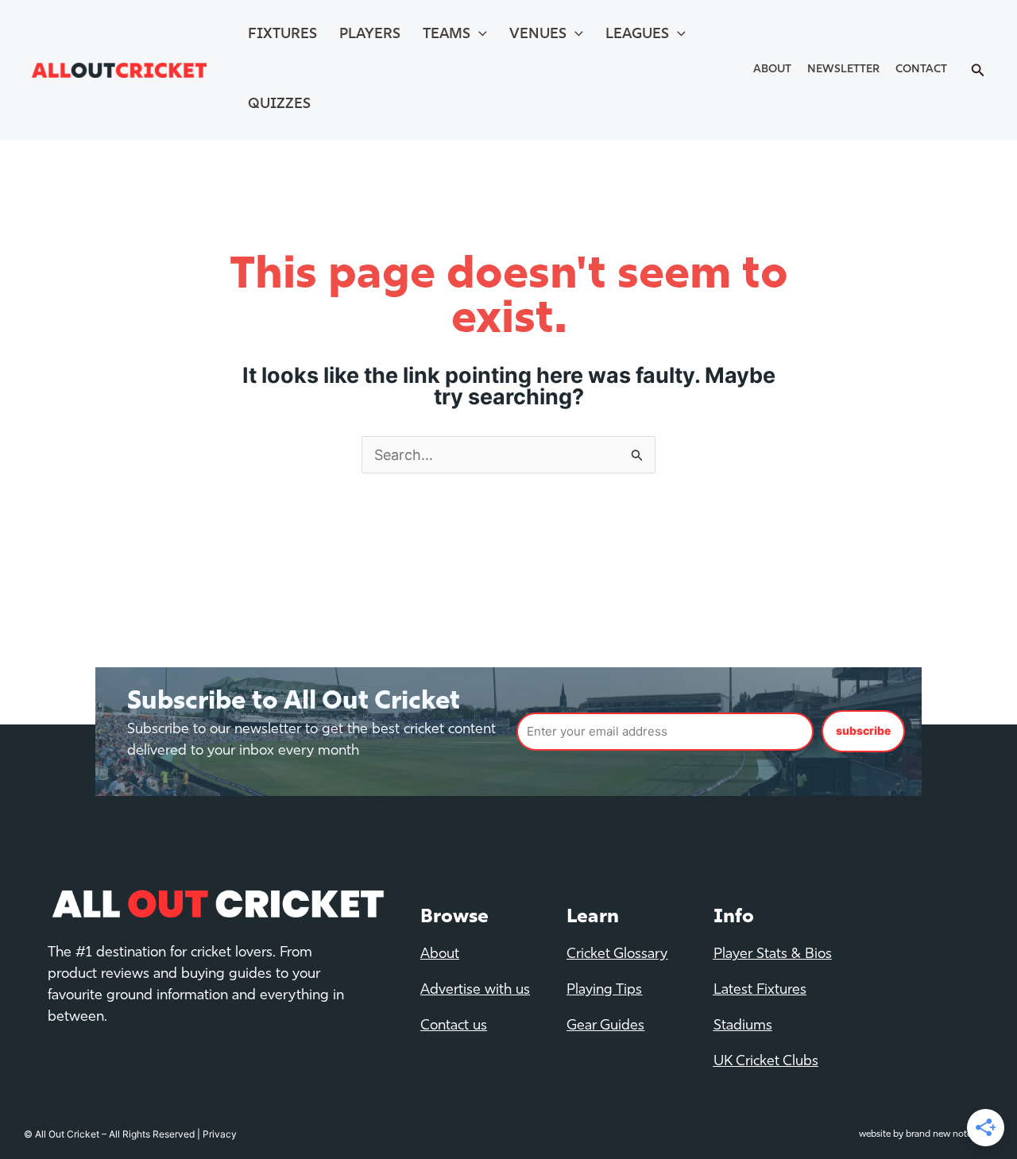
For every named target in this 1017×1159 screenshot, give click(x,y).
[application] (478, 35)
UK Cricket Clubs (765, 1062)
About (772, 69)
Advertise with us (475, 990)
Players (369, 35)
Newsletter (843, 69)
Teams (446, 35)
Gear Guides (605, 1026)
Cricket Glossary (617, 955)
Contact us (453, 1026)
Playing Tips (604, 990)
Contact (921, 69)
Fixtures (282, 35)
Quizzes (279, 105)
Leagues (637, 35)
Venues (538, 35)
